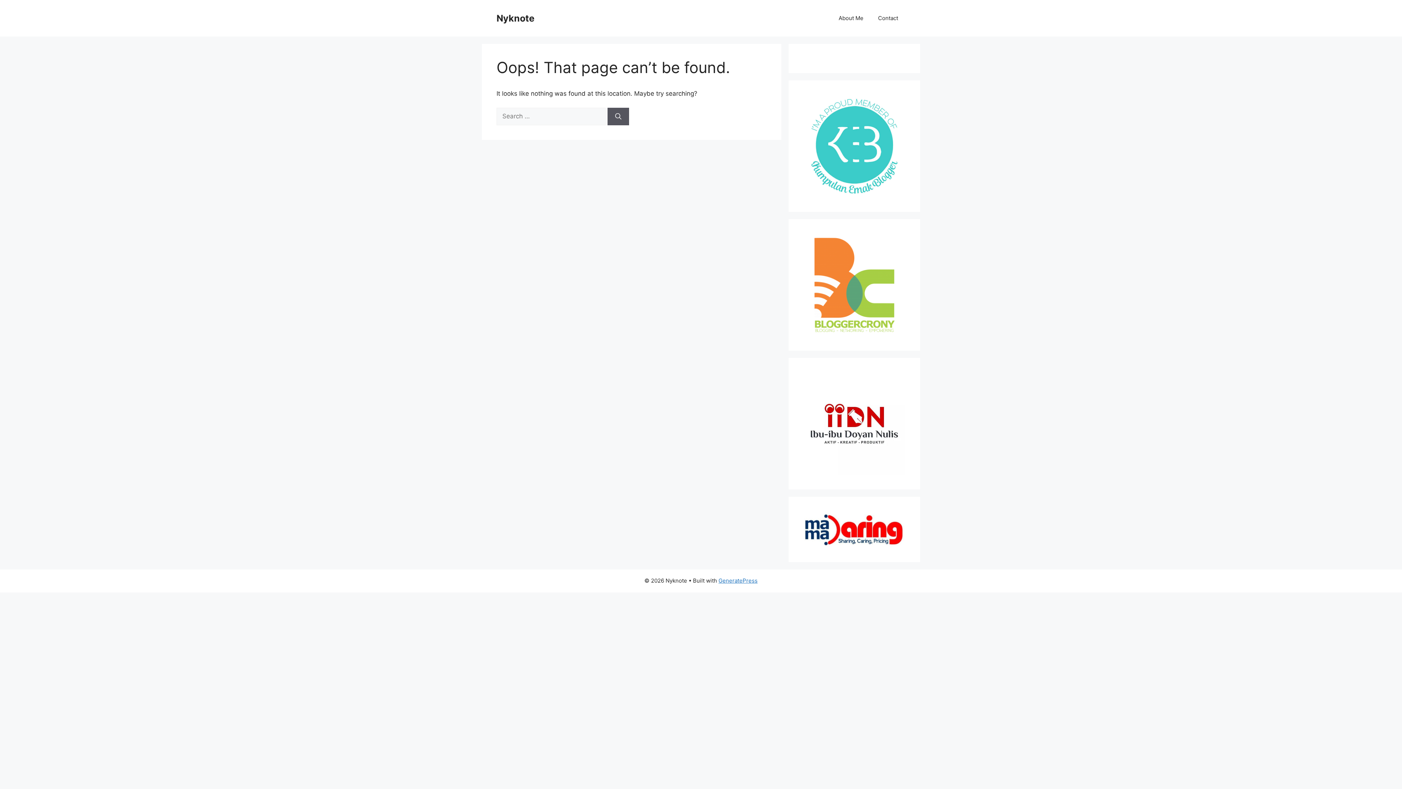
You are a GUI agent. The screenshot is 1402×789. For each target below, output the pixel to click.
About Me (851, 18)
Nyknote (516, 18)
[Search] (618, 116)
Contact (888, 18)
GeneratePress (738, 580)
